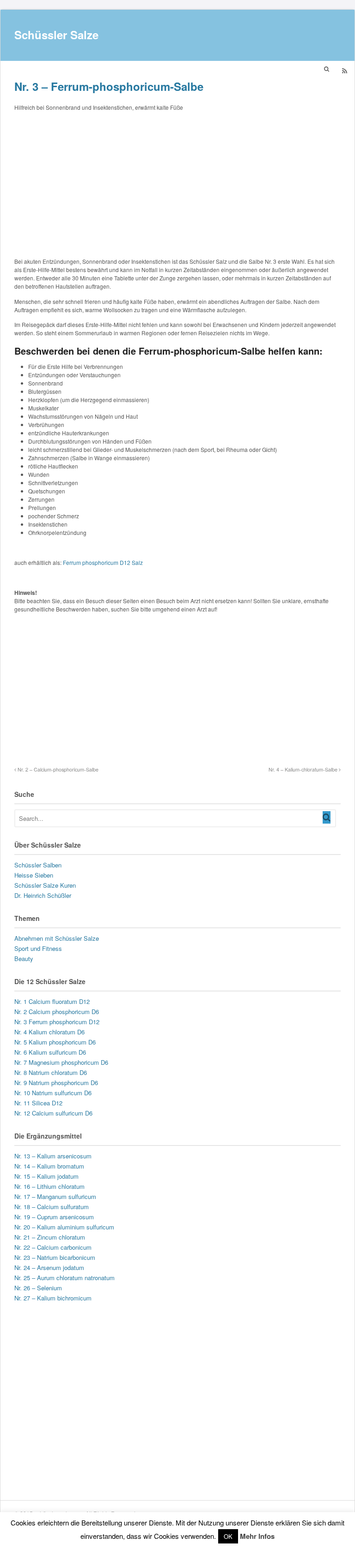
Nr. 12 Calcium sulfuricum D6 (53, 1113)
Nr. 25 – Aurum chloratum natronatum (64, 1277)
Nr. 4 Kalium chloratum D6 (49, 1031)
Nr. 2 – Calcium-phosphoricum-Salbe (57, 769)
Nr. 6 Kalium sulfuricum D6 (50, 1052)
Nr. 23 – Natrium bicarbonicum (54, 1257)
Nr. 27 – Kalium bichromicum (53, 1298)
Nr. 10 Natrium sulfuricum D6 (53, 1092)
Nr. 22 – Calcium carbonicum (53, 1247)
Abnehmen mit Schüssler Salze (56, 938)
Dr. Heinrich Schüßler (42, 895)
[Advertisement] (177, 183)
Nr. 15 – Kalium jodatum (46, 1176)
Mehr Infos (257, 1536)
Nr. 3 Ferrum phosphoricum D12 (56, 1021)
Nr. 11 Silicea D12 (38, 1102)
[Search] (327, 817)
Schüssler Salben (37, 865)
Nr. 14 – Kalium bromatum (49, 1166)
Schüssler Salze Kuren (45, 885)
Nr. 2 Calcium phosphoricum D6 (56, 1011)
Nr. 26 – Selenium (38, 1287)
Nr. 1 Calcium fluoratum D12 (52, 1001)
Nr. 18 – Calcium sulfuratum (51, 1206)
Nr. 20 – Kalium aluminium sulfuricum (64, 1227)
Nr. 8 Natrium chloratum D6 (50, 1072)
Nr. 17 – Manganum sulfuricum (55, 1196)
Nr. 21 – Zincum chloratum (49, 1237)
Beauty (23, 958)
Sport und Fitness (38, 948)
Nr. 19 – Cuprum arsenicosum (54, 1216)
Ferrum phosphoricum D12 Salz (103, 562)
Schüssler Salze (56, 34)
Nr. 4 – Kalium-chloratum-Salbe (304, 769)
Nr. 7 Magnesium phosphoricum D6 (61, 1062)
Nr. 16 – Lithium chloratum (49, 1186)
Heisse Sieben (33, 875)
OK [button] (228, 1536)
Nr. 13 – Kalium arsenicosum (53, 1155)
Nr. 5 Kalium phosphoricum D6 (55, 1042)
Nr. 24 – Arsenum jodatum (49, 1267)
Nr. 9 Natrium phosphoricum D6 (56, 1082)
